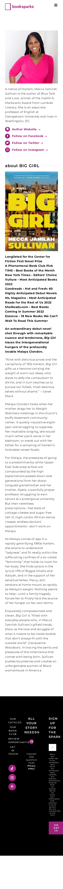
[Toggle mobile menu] (56, 5)
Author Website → (26, 129)
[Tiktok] (12, 768)
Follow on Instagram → (30, 149)
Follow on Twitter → (27, 143)
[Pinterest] (12, 786)
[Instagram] (12, 777)
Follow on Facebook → (29, 136)
